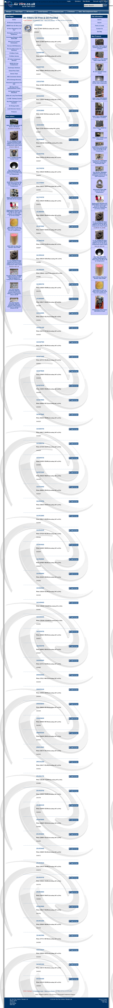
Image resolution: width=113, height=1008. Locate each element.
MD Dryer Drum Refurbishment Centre (14, 87)
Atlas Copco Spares (49, 20)
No (109, 2)
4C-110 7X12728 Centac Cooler (99, 72)
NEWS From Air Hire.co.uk (14, 25)
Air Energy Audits (14, 105)
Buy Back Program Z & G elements (14, 102)
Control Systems (43, 11)
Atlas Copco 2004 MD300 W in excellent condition (99, 99)
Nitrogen (8, 11)
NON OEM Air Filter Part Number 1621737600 (14, 246)
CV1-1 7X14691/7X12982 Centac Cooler (14, 158)
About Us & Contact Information (14, 42)
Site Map (99, 31)
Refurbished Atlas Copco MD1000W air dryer (99, 310)
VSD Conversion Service (14, 76)
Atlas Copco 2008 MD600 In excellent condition (99, 117)
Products (14, 111)
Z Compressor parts (57, 11)
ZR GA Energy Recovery (14, 79)
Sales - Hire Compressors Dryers (88, 11)
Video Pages (19, 11)
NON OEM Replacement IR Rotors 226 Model (14, 126)
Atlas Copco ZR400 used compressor (99, 138)
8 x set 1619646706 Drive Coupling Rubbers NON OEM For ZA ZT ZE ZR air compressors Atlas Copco (99, 224)
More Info (22, 3)
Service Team (14, 73)
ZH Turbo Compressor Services (14, 59)
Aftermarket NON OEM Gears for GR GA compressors (99, 191)
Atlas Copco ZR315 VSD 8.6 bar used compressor (99, 82)
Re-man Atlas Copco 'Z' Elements (14, 49)
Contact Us (99, 28)
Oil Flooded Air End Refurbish (14, 92)
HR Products (30, 11)
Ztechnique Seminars (14, 67)
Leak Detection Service (14, 108)
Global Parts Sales (14, 70)
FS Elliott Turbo (14, 53)
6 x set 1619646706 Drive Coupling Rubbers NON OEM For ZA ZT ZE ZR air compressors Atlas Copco (14, 143)
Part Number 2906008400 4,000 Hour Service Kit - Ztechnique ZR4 (100, 162)
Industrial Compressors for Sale (14, 83)
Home (14, 19)
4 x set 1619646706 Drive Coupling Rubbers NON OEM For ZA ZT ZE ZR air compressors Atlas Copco (14, 262)
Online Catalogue (27, 20)
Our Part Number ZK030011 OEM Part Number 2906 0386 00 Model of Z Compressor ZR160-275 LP (14, 277)
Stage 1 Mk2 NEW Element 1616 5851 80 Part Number (14, 198)
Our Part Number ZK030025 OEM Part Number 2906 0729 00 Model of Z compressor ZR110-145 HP (14, 292)
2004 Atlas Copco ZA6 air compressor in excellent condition (99, 47)
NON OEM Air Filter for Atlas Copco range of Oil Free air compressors (14, 229)
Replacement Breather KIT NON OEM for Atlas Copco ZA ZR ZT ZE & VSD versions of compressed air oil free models (14, 213)
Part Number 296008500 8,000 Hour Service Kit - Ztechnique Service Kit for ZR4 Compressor (99, 174)
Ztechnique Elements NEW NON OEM (14, 38)
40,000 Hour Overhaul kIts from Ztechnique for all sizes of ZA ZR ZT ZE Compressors (14, 184)
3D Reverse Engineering (14, 22)
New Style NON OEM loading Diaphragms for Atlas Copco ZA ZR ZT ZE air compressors (14, 172)
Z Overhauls (71, 11)
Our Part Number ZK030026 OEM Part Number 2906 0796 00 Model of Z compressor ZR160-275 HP (14, 305)
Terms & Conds (99, 25)
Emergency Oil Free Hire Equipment (14, 33)
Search (99, 19)
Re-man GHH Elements (14, 46)
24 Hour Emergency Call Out (14, 29)
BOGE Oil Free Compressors (14, 64)
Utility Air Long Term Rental (14, 95)
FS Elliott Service (14, 56)
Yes (103, 2)
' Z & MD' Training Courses (14, 98)
